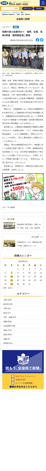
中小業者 (11, 207)
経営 (5, 334)
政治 (5, 313)
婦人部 (6, 304)
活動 (5, 321)
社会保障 (7, 326)
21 (12, 280)
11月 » (10, 288)
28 (12, 284)
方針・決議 (7, 317)
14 (12, 276)
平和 (5, 308)
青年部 (6, 343)
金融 (5, 339)
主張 (5, 300)
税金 (5, 330)
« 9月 (4, 288)
